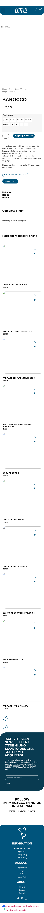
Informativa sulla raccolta (14, 910)
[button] (3, 10)
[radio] (6, 120)
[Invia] (8, 783)
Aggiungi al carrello (24, 135)
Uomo (17, 89)
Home (4, 89)
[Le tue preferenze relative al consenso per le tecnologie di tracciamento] (4, 909)
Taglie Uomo (8, 115)
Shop (11, 89)
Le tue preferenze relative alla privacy (22, 906)
